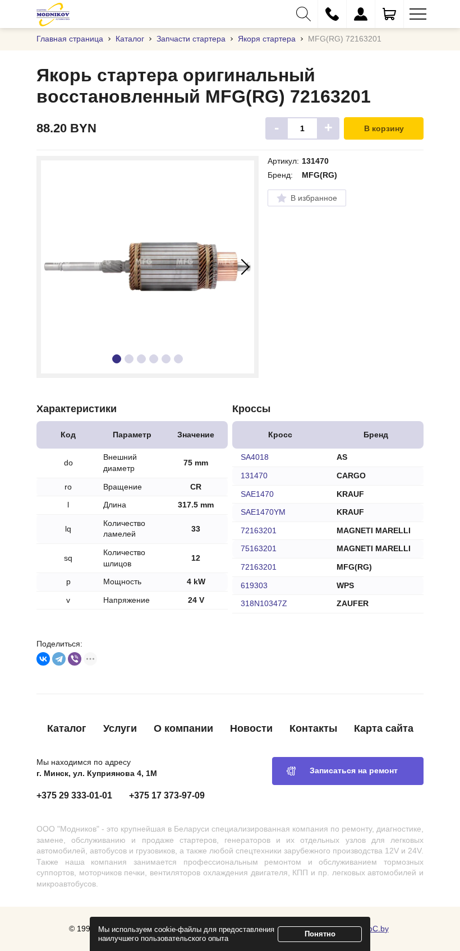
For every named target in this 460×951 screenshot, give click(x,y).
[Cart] (389, 14)
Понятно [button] (320, 934)
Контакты (313, 728)
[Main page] (53, 14)
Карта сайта (383, 728)
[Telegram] (59, 659)
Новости (251, 728)
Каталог (66, 728)
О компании (183, 728)
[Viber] (74, 659)
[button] (303, 14)
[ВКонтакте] (43, 659)
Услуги (120, 728)
